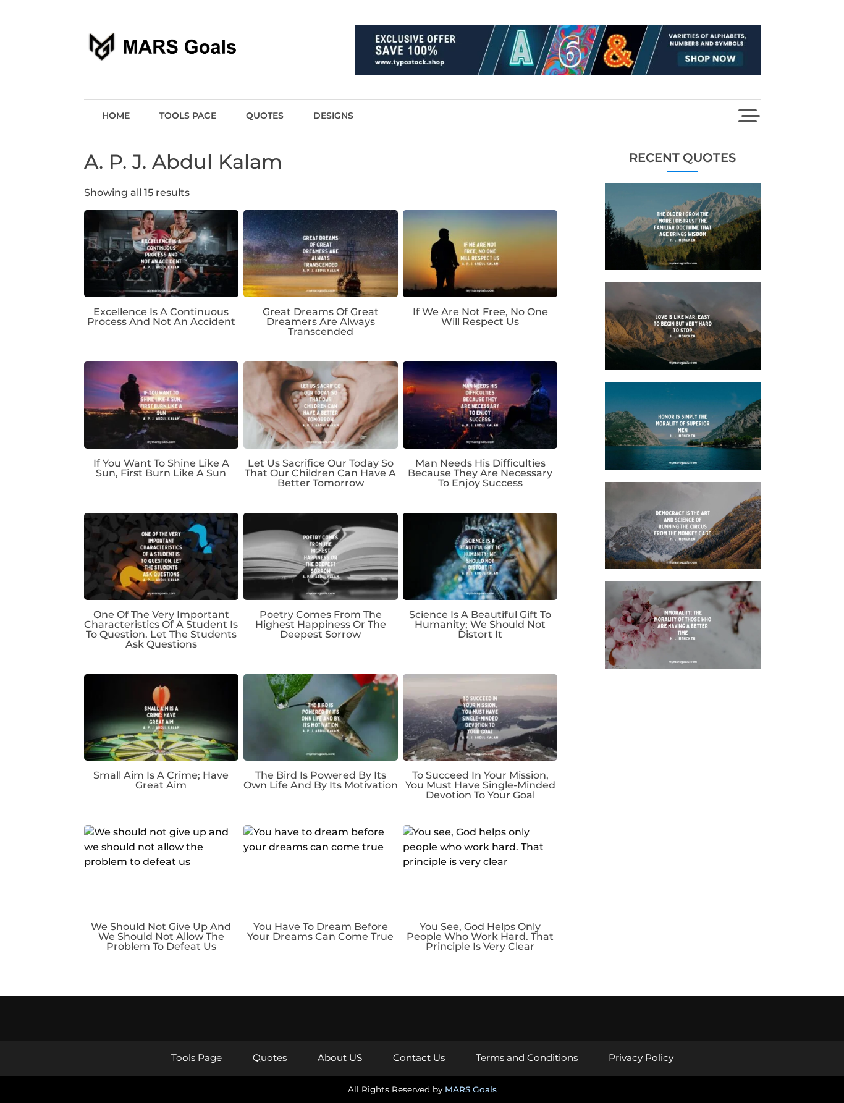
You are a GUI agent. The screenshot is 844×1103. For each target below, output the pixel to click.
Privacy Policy (641, 1057)
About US (340, 1057)
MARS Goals (471, 1089)
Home (116, 115)
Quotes (265, 115)
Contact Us (419, 1057)
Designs (333, 115)
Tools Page (187, 115)
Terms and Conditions (527, 1057)
